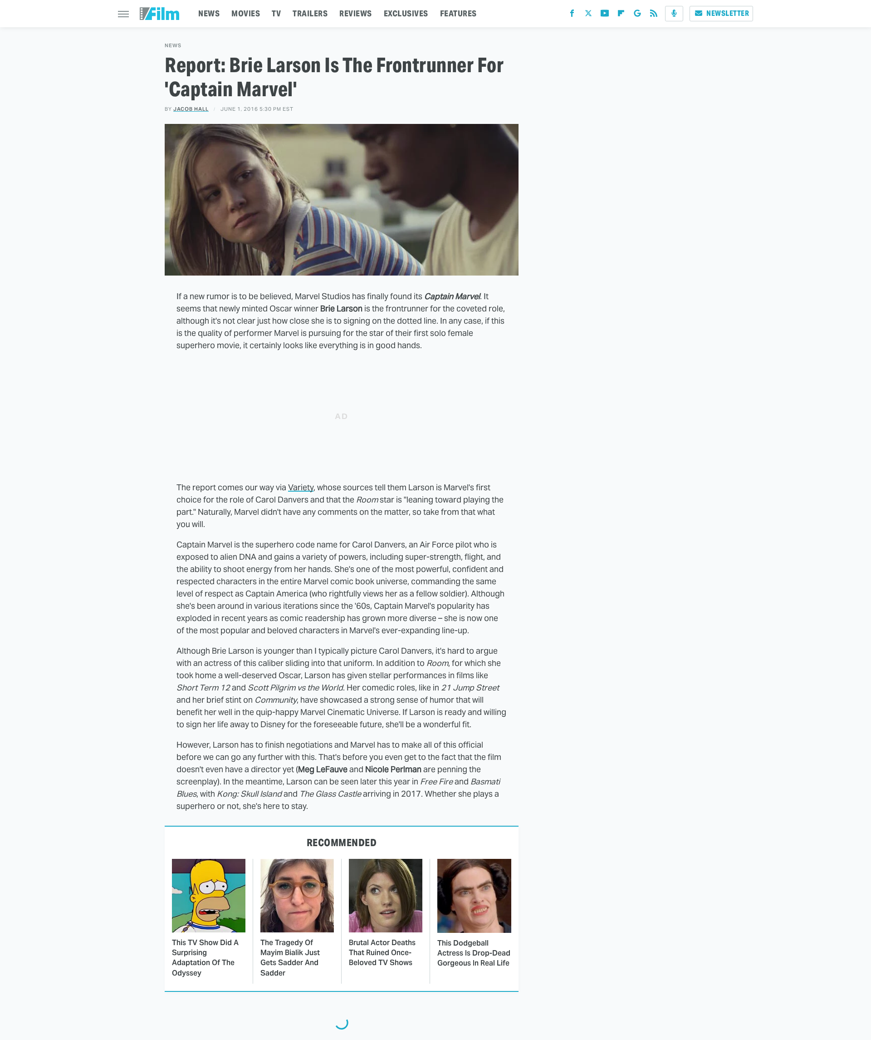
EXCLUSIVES (406, 13)
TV (276, 13)
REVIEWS (355, 13)
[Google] (637, 15)
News (173, 46)
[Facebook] (572, 15)
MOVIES (245, 13)
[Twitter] (588, 15)
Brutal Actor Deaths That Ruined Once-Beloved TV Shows (382, 953)
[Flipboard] (621, 15)
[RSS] (654, 15)
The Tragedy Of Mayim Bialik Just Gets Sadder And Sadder (290, 958)
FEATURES (458, 13)
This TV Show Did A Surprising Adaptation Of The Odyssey (205, 958)
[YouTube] (605, 15)
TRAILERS (310, 13)
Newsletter (727, 13)
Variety (300, 487)
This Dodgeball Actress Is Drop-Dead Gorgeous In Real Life (473, 953)
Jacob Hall (191, 109)
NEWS (209, 13)
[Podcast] (674, 13)
